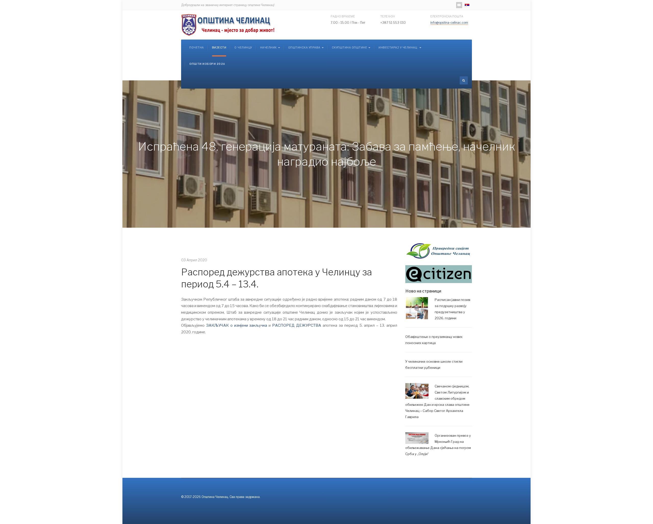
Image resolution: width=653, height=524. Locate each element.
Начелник (268, 47)
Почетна (196, 47)
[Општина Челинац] (228, 25)
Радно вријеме (343, 16)
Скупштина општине (349, 47)
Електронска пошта (446, 16)
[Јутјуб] (459, 5)
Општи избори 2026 (207, 64)
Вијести (219, 47)
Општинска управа (304, 47)
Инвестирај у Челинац (398, 47)
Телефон (387, 16)
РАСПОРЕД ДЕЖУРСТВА (296, 325)
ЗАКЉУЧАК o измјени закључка (236, 325)
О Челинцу (243, 47)
